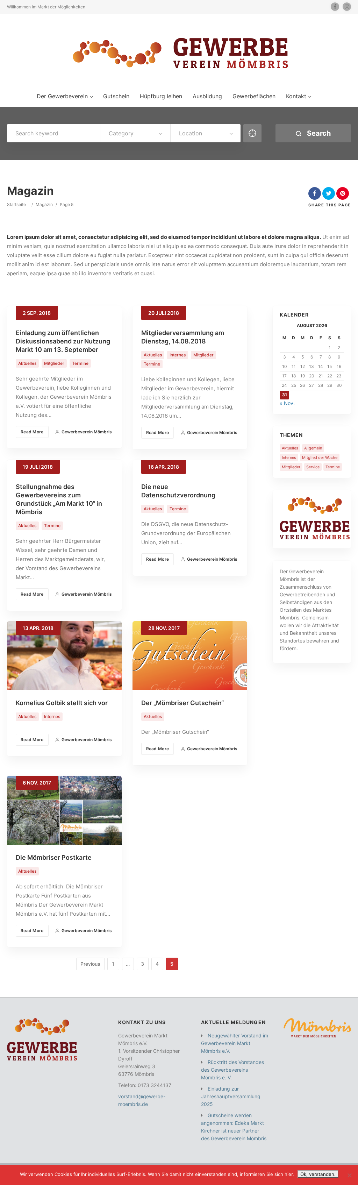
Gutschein (116, 96)
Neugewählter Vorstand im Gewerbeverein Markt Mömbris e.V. (234, 1043)
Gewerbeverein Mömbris (87, 431)
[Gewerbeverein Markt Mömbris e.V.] (179, 52)
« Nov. (287, 403)
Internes (178, 354)
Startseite (16, 204)
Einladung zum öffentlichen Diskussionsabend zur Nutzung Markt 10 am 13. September (63, 341)
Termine (80, 363)
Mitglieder (54, 363)
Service (313, 466)
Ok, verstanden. (318, 1174)
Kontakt (296, 96)
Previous (90, 964)
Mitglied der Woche (319, 457)
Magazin (44, 204)
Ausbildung (207, 96)
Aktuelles (27, 363)
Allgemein (313, 448)
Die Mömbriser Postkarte (54, 857)
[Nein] (349, 1175)
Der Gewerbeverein (62, 96)
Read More (32, 431)
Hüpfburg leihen (161, 96)
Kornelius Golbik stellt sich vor (62, 703)
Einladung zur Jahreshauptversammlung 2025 (230, 1096)
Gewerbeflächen (253, 96)
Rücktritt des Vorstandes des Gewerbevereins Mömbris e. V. (232, 1069)
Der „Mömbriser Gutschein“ (182, 703)
